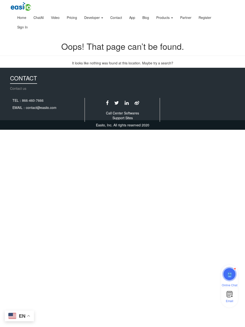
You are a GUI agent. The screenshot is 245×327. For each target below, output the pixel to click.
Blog (145, 17)
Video (55, 17)
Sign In (22, 27)
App (132, 17)
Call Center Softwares (122, 113)
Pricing (72, 17)
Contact (116, 17)
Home (21, 17)
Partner (185, 17)
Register (205, 17)
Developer (92, 17)
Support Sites (122, 117)
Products (163, 17)
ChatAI (38, 17)
